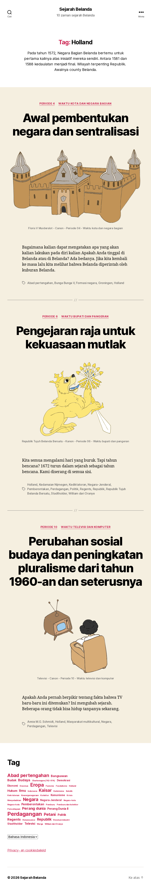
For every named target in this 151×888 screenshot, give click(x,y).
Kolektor (44, 795)
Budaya (24, 780)
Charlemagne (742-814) (43, 780)
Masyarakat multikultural (83, 721)
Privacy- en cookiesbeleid (26, 850)
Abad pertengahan (40, 283)
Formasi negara (86, 283)
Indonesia (32, 791)
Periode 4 (47, 103)
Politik (74, 489)
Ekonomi (12, 785)
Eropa (37, 785)
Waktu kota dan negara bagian (84, 103)
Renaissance (28, 820)
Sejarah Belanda (75, 9)
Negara (106, 721)
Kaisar (45, 790)
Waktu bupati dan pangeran (85, 316)
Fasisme (50, 786)
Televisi (52, 726)
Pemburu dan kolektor (67, 804)
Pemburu (50, 804)
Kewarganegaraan (30, 795)
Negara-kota (70, 800)
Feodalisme (61, 786)
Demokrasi (63, 780)
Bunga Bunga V (64, 283)
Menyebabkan (14, 800)
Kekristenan (13, 795)
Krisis (69, 795)
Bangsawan (59, 776)
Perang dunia (34, 808)
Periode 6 (50, 316)
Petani (50, 814)
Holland (119, 283)
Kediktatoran (77, 484)
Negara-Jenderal (99, 484)
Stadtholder (59, 493)
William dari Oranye (82, 493)
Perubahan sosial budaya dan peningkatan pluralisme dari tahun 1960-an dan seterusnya (75, 561)
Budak (11, 780)
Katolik (69, 791)
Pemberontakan (38, 489)
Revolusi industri (61, 820)
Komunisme (58, 795)
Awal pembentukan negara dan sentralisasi (75, 124)
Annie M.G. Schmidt (40, 721)
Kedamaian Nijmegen (53, 484)
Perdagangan (59, 489)
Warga (40, 824)
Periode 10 (49, 527)
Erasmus (24, 786)
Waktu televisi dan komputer (85, 527)
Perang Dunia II (57, 808)
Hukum (12, 791)
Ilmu (22, 791)
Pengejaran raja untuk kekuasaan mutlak (75, 337)
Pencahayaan (13, 809)
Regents (85, 489)
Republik (99, 489)
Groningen (105, 283)
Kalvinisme (58, 791)
